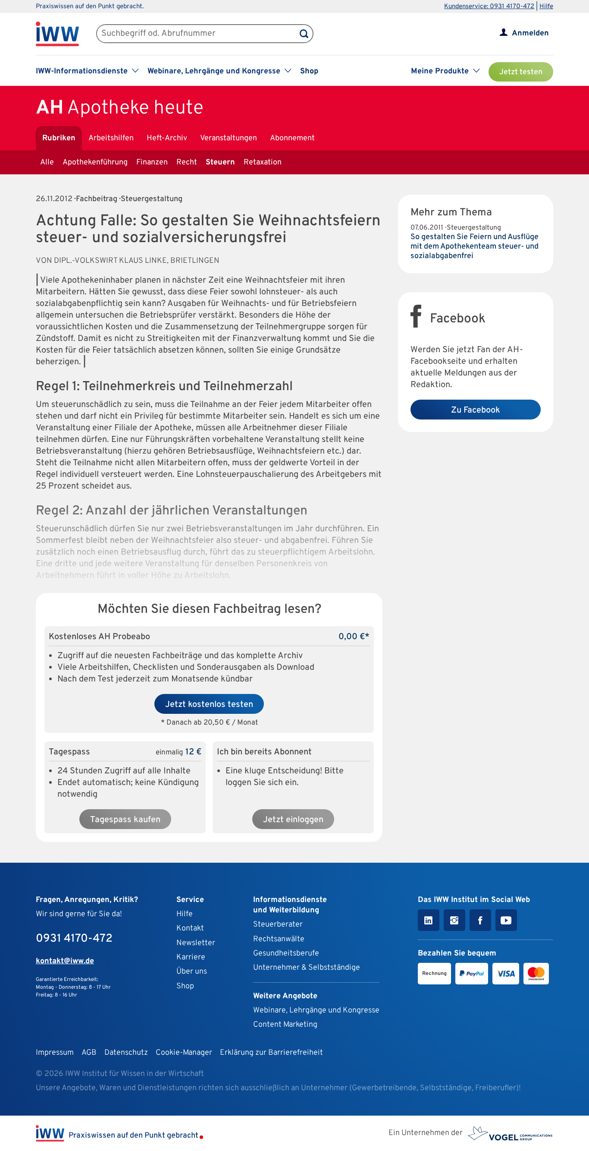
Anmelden (530, 33)
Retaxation (263, 162)
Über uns (191, 972)
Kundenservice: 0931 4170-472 (489, 7)
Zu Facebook (475, 410)
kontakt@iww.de (65, 961)
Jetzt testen (520, 72)
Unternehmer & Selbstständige (306, 968)
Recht (186, 162)
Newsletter (195, 943)
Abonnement (292, 138)
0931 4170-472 (74, 939)
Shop (309, 71)
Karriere (190, 957)
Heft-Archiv (167, 138)
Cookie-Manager (184, 1053)
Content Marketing (285, 1025)
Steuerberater (278, 925)
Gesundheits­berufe (286, 954)
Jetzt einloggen (293, 820)
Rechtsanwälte (278, 939)
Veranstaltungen (228, 138)
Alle (47, 162)
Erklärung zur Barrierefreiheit (271, 1053)
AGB (89, 1053)
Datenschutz (126, 1053)
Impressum (55, 1053)
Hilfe (546, 7)
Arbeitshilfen (111, 138)
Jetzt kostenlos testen (209, 704)
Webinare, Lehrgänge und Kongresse (316, 1010)
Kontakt (190, 928)
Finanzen (152, 162)
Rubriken (58, 138)
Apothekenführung (95, 162)
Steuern (220, 162)
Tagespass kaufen (125, 820)
